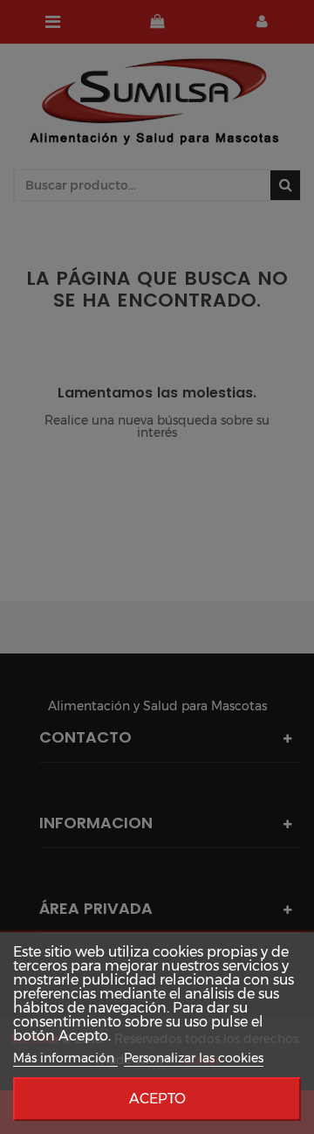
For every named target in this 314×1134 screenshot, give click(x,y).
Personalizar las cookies (193, 1058)
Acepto (157, 1098)
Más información (65, 1058)
